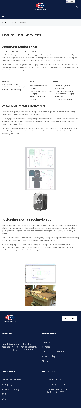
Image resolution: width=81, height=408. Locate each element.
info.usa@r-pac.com (56, 384)
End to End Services (11, 379)
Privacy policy (48, 356)
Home (4, 22)
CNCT (4, 398)
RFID (4, 394)
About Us (46, 341)
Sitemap (46, 361)
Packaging (7, 384)
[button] (69, 318)
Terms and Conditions (53, 351)
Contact (46, 346)
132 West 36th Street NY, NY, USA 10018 (56, 391)
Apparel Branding (10, 389)
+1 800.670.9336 (54, 379)
